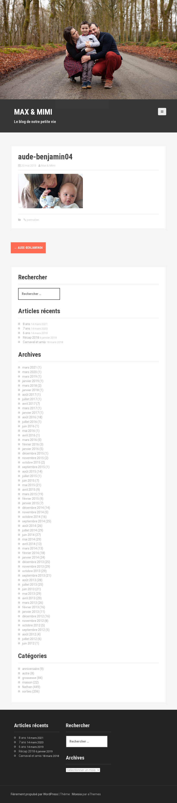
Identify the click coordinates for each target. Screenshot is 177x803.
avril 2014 (28, 544)
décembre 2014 (33, 507)
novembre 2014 (33, 512)
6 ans (26, 333)
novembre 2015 (33, 458)
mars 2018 (29, 385)
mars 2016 (29, 440)
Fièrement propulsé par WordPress (34, 794)
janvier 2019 (30, 381)
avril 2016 (28, 435)
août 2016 (29, 417)
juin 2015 (28, 480)
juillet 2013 (29, 584)
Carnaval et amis (34, 342)
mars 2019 (29, 376)
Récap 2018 (31, 337)
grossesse (29, 678)
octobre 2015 (31, 462)
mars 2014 (29, 548)
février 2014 (30, 553)
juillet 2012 (29, 639)
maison (27, 682)
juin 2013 (28, 589)
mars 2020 (29, 372)
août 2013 (29, 580)
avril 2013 (28, 598)
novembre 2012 (33, 620)
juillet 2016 (29, 421)
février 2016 (30, 444)
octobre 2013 (31, 571)
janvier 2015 (30, 503)
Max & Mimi (33, 112)
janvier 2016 (30, 449)
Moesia (77, 794)
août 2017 (29, 394)
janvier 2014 (30, 557)
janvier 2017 (30, 412)
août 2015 (29, 471)
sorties (27, 691)
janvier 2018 (30, 390)
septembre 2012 (33, 630)
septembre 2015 (33, 467)
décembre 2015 (33, 453)
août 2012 (29, 634)
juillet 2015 (29, 476)
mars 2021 (29, 367)
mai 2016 (28, 431)
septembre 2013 (33, 575)
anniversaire (30, 669)
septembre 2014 (33, 521)
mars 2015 (29, 494)
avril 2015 (28, 489)
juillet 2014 (29, 530)
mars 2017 (29, 408)
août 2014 (29, 526)
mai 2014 (28, 539)
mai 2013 (28, 593)
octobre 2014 (31, 516)
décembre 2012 (33, 616)
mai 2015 (28, 485)
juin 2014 (28, 535)
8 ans (26, 324)
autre (26, 673)
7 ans (26, 328)
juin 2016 (28, 426)
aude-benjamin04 (28, 247)
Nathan (27, 687)
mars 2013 (29, 602)
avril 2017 (28, 403)
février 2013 (30, 607)
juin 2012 (28, 643)
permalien (32, 219)
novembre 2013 (33, 566)
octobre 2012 (31, 625)
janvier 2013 (30, 611)
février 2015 (30, 498)
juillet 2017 (29, 399)
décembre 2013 (33, 562)
